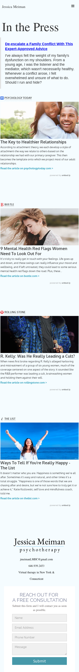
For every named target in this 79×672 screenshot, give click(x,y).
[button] (73, 6)
